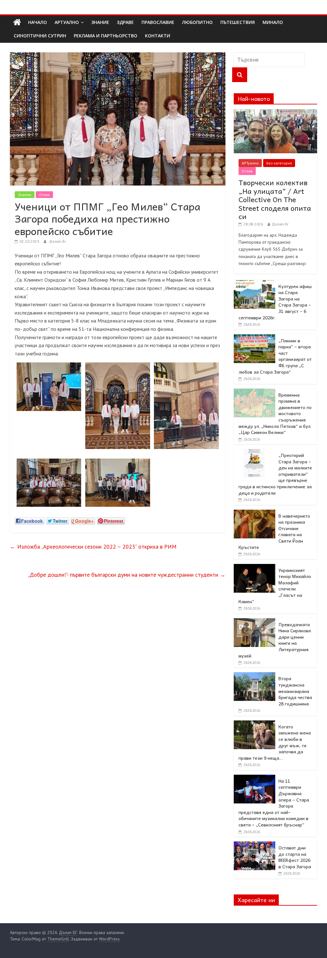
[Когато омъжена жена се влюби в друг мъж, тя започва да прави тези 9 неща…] (254, 724)
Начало (37, 22)
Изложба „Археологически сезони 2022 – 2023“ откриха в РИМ (93, 546)
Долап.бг (57, 241)
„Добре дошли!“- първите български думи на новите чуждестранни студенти (126, 574)
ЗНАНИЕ (100, 22)
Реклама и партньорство (105, 36)
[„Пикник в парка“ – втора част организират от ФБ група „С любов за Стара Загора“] (254, 338)
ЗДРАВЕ (125, 22)
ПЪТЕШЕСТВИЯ (237, 22)
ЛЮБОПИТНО (197, 22)
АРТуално (67, 22)
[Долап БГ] (17, 22)
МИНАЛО (272, 22)
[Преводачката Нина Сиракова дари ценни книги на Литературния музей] (254, 622)
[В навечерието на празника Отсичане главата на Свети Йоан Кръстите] (254, 513)
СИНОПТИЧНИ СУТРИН (40, 36)
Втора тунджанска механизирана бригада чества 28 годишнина (295, 691)
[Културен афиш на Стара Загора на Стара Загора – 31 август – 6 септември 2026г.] (254, 283)
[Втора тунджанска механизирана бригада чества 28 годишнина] (254, 676)
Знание (24, 194)
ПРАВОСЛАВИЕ (157, 22)
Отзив (44, 194)
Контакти (157, 36)
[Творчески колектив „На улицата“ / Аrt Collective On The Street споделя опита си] (275, 113)
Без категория (279, 163)
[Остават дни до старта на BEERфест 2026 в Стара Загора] (254, 845)
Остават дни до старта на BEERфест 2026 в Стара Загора (294, 857)
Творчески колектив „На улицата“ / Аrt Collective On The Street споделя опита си (275, 199)
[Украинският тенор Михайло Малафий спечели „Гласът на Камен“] (254, 567)
